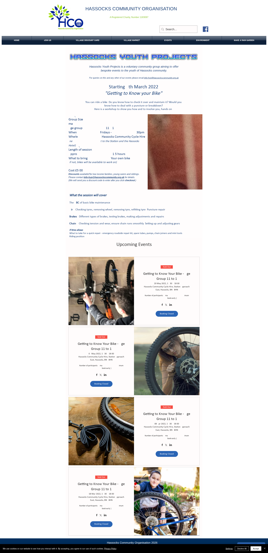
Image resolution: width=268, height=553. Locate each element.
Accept (256, 548)
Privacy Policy (110, 548)
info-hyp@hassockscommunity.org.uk (161, 78)
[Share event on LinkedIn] (170, 305)
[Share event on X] (166, 305)
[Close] (264, 548)
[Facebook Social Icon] (205, 29)
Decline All (242, 548)
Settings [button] (229, 548)
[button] (203, 40)
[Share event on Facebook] (162, 305)
